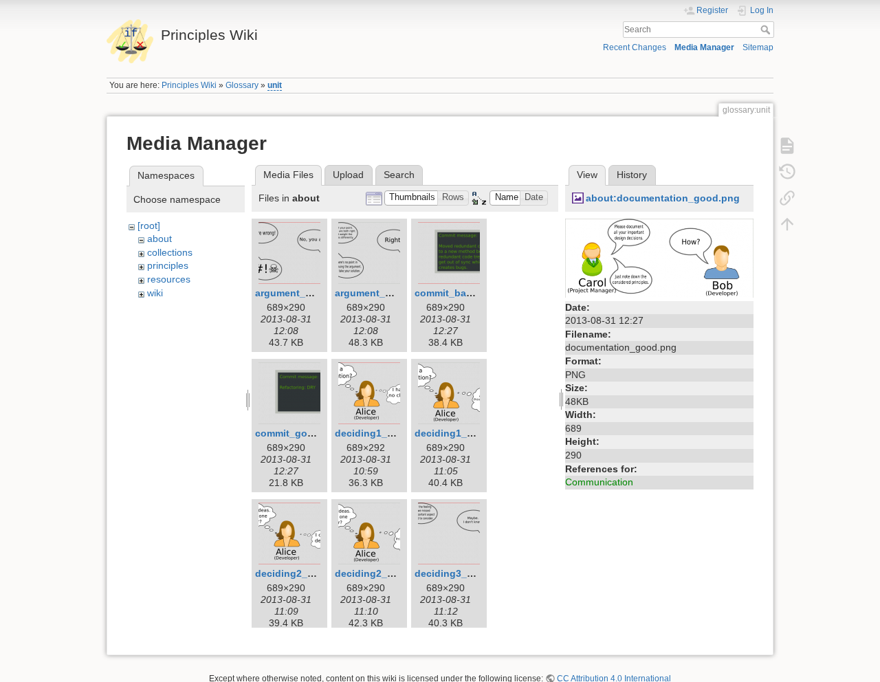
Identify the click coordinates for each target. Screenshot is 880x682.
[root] (149, 225)
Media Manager (704, 47)
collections (169, 252)
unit (274, 85)
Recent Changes (634, 47)
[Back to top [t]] (787, 224)
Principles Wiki (189, 85)
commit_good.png (298, 433)
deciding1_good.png (464, 433)
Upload (348, 174)
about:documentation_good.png (663, 198)
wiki (155, 292)
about (159, 238)
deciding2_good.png (384, 573)
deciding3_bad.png (460, 573)
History (632, 174)
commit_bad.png (454, 292)
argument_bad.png (299, 292)
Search (766, 29)
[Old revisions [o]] (787, 172)
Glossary (242, 85)
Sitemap (757, 47)
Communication (599, 481)
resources (168, 279)
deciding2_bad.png (300, 573)
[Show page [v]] (787, 146)
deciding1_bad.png (380, 433)
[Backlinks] (787, 198)
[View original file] (659, 257)
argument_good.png (383, 292)
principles (167, 265)
